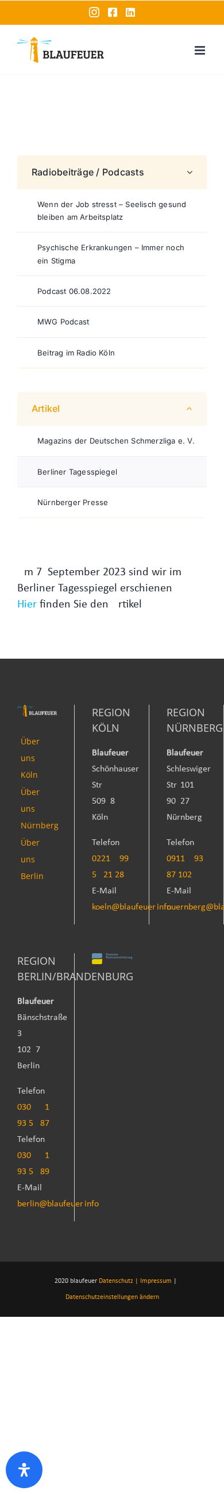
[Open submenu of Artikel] (194, 409)
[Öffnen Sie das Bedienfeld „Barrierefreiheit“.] (24, 1469)
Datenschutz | (118, 1281)
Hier (27, 604)
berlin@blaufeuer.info (58, 1204)
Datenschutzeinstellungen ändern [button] (112, 1297)
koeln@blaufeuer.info (131, 907)
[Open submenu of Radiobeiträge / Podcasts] (194, 172)
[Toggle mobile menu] (201, 50)
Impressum (156, 1281)
